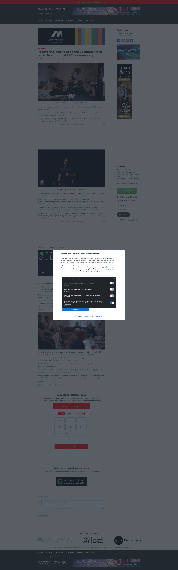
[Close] (121, 254)
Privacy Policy (99, 316)
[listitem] (89, 279)
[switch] (112, 283)
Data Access (89, 316)
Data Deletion (79, 316)
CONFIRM (75, 309)
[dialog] (89, 285)
